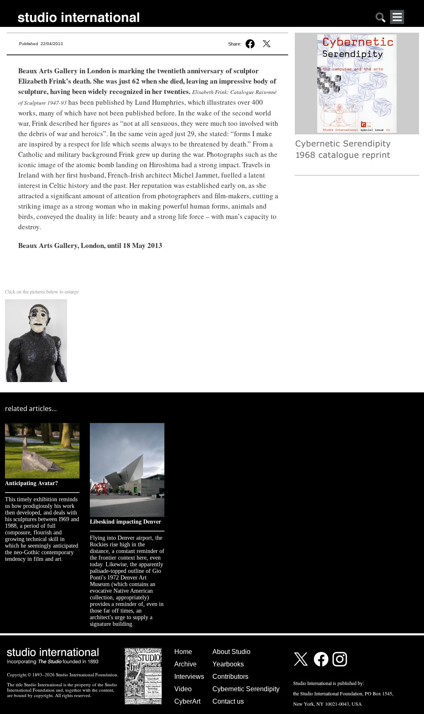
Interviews (189, 676)
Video (183, 688)
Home (183, 651)
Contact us (228, 701)
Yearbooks (228, 664)
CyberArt (187, 701)
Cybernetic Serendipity (245, 688)
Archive (185, 664)
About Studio (231, 651)
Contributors (230, 676)
